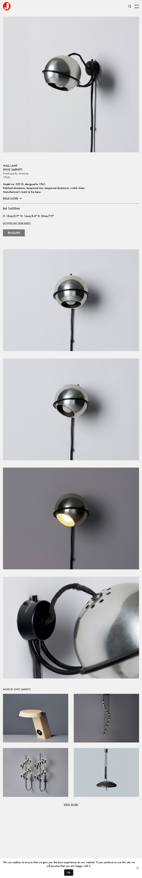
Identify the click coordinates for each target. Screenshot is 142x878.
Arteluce (23, 173)
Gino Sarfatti (12, 169)
